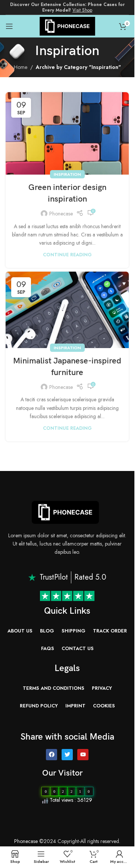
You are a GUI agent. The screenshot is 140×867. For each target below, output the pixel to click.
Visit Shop (82, 10)
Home (20, 67)
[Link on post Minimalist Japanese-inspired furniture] (67, 310)
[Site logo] (67, 25)
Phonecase (61, 213)
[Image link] (65, 512)
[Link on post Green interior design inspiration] (67, 133)
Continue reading (67, 254)
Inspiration (67, 174)
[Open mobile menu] (9, 26)
